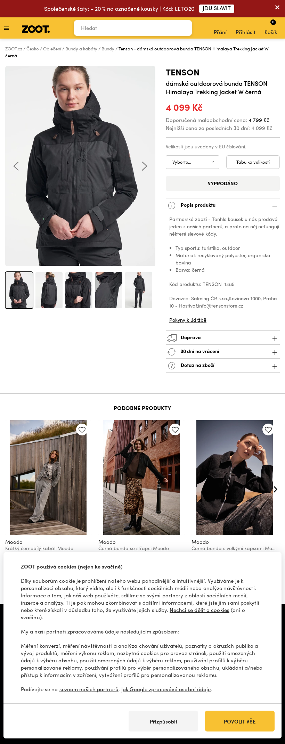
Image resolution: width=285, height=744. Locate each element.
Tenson (183, 71)
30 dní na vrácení (199, 351)
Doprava (190, 337)
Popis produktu (197, 204)
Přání (220, 31)
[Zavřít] (277, 8)
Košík (270, 27)
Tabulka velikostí (253, 162)
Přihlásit (245, 31)
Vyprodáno (223, 183)
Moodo (14, 541)
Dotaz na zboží (197, 364)
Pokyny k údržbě (187, 320)
